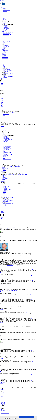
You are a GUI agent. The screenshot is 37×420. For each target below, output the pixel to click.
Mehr (22, 226)
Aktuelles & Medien (3, 53)
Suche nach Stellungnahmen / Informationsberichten (7, 16)
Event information (2, 210)
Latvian (2, 104)
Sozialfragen (4, 42)
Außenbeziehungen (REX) (5, 71)
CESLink (2, 414)
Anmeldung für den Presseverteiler (5, 58)
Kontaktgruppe (4, 75)
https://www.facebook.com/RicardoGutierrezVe (12, 290)
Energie (4, 150)
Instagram (2, 83)
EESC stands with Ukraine (5, 45)
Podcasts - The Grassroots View (5, 178)
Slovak (1, 107)
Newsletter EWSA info (4, 55)
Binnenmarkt (4, 156)
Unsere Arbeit (2, 15)
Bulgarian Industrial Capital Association (15, 226)
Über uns (2, 7)
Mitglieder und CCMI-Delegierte (6, 186)
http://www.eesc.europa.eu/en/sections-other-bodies (8, 197)
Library (2, 396)
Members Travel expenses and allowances (4, 403)
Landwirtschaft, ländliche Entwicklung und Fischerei (8, 32)
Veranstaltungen (4, 52)
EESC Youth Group (5, 77)
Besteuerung (4, 43)
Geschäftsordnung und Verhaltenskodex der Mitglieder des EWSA (9, 14)
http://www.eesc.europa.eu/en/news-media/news (10, 174)
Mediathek (3, 180)
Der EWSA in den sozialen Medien (5, 57)
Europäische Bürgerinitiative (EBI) (6, 138)
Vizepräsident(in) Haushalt (5, 9)
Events (1, 218)
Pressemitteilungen (4, 54)
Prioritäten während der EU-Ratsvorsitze (6, 118)
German (2, 98)
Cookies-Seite (7, 417)
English (2, 99)
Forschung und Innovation (5, 155)
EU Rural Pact (4, 48)
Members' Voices (3, 56)
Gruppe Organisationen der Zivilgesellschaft (7, 63)
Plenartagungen (3, 49)
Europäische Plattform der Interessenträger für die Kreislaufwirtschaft (9, 160)
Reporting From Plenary (4, 177)
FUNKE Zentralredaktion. (2, 382)
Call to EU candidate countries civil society (7, 159)
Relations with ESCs (5, 141)
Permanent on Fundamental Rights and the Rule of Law (8, 76)
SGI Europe (23, 227)
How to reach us (2, 392)
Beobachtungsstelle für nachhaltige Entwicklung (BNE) (8, 73)
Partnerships (4, 30)
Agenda (2, 217)
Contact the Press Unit (4, 179)
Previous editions (2, 212)
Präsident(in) (4, 8)
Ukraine (2, 78)
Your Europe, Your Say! (5, 27)
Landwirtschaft (4, 65)
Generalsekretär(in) (5, 11)
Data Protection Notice (3, 213)
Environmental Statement (3, 399)
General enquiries (2, 393)
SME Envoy (8, 228)
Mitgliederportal (4, 61)
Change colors (1, 90)
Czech (1, 97)
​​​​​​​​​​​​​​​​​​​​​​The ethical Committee (5, 120)
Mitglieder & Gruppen (3, 181)
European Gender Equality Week (6, 46)
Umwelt (4, 151)
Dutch (1, 105)
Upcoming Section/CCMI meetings (5, 50)
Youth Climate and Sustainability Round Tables (7, 139)
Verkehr (4, 67)
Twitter (2, 84)
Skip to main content (2, 0)
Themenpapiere (4, 22)
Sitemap (2, 406)
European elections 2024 (5, 25)
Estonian (2, 100)
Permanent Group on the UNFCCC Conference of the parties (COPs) (9, 207)
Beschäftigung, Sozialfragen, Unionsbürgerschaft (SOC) (8, 70)
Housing (4, 153)
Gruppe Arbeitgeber (5, 62)
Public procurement (3, 410)
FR (1, 223)
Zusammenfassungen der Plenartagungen (6, 19)
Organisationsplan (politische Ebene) (6, 10)
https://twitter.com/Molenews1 (2, 290)
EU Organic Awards (5, 29)
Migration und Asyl (5, 40)
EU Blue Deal (4, 47)
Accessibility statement (3, 404)
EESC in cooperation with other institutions (5, 413)
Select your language (2, 93)
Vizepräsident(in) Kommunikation (6, 114)
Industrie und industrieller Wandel (6, 39)
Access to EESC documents (3, 402)
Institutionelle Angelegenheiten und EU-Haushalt (7, 154)
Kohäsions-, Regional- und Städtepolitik (6, 33)
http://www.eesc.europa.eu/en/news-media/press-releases (22, 174)
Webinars (4, 51)
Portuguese (2, 106)
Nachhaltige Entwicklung (5, 157)
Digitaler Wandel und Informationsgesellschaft (7, 34)
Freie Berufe (4, 66)
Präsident (2, 59)
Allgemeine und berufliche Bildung (6, 35)
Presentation (6, 26)
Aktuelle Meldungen (4, 175)
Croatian (2, 102)
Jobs (1, 409)
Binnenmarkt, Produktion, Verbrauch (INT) (7, 69)
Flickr (1, 85)
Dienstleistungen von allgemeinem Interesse (7, 41)
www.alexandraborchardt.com (10, 265)
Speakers (2, 211)
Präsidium (4, 115)
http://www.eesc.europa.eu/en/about (12, 112)
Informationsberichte (5, 17)
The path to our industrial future (6, 28)
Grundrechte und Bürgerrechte (6, 38)
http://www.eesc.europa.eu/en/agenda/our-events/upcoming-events (14, 166)
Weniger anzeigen (1, 256)
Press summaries (3, 176)
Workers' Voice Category (5, 64)
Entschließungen (4, 18)
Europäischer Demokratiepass (6, 137)
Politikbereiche (2, 31)
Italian (1, 103)
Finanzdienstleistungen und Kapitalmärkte (7, 152)
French (1, 101)
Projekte (4, 23)
